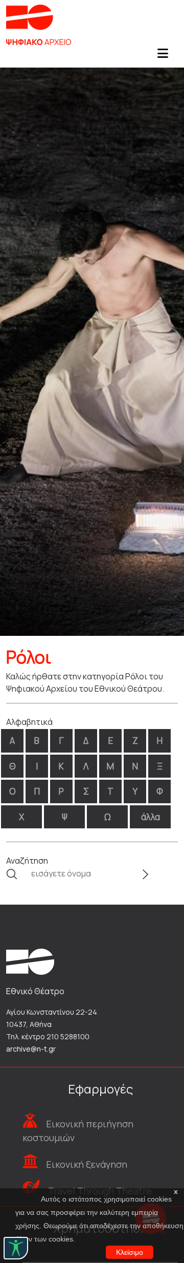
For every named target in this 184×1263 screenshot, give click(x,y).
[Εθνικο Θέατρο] (30, 961)
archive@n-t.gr (31, 1049)
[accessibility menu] (16, 1248)
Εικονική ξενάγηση (86, 1164)
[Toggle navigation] (162, 56)
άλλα (150, 817)
